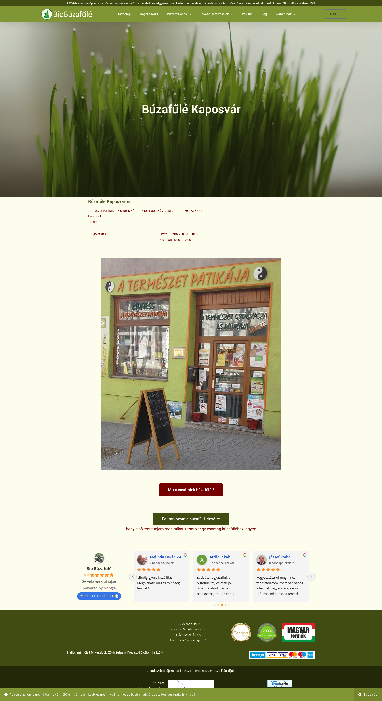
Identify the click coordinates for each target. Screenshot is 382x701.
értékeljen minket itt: (97, 595)
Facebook (95, 216)
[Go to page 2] (222, 605)
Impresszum (203, 671)
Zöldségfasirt (117, 652)
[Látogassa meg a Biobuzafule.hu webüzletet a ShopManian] (279, 683)
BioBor (145, 652)
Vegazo (133, 652)
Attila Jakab (220, 557)
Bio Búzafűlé (99, 568)
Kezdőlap (124, 14)
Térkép (92, 222)
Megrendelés (148, 14)
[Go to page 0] (215, 605)
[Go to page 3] (225, 605)
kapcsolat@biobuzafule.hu (187, 629)
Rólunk (247, 14)
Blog (263, 14)
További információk (214, 14)
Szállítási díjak (225, 671)
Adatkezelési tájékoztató (164, 671)
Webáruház (284, 14)
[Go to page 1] (218, 605)
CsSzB (156, 652)
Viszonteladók (177, 14)
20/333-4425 (190, 623)
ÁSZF (188, 671)
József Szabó (281, 557)
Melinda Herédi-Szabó (169, 557)
